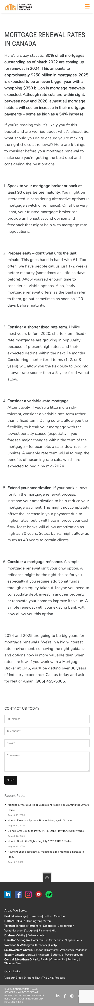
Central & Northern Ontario (21, 959)
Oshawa (33, 935)
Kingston (43, 955)
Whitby (21, 935)
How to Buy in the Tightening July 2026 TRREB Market (40, 841)
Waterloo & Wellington (19, 945)
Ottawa (31, 955)
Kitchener (41, 945)
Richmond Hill (47, 931)
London (38, 950)
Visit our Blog (13, 978)
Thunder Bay (12, 963)
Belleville (57, 955)
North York (34, 926)
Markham (17, 931)
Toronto (9, 926)
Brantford (51, 950)
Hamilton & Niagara (17, 940)
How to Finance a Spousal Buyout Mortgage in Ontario (40, 820)
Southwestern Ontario (18, 950)
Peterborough (74, 955)
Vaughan (31, 931)
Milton (47, 921)
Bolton (48, 916)
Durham (9, 935)
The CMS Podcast (53, 978)
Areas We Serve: (15, 910)
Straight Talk (32, 978)
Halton (8, 921)
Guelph (53, 945)
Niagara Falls (73, 940)
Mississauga (19, 916)
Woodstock (67, 950)
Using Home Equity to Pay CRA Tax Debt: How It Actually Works (46, 831)
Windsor (81, 950)
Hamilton (37, 940)
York (7, 931)
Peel (7, 916)
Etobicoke (49, 926)
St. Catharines (54, 940)
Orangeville (57, 959)
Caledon (59, 916)
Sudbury (72, 959)
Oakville (19, 921)
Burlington (34, 921)
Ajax (43, 935)
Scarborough (66, 926)
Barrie (44, 959)
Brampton (35, 916)
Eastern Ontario (14, 955)
